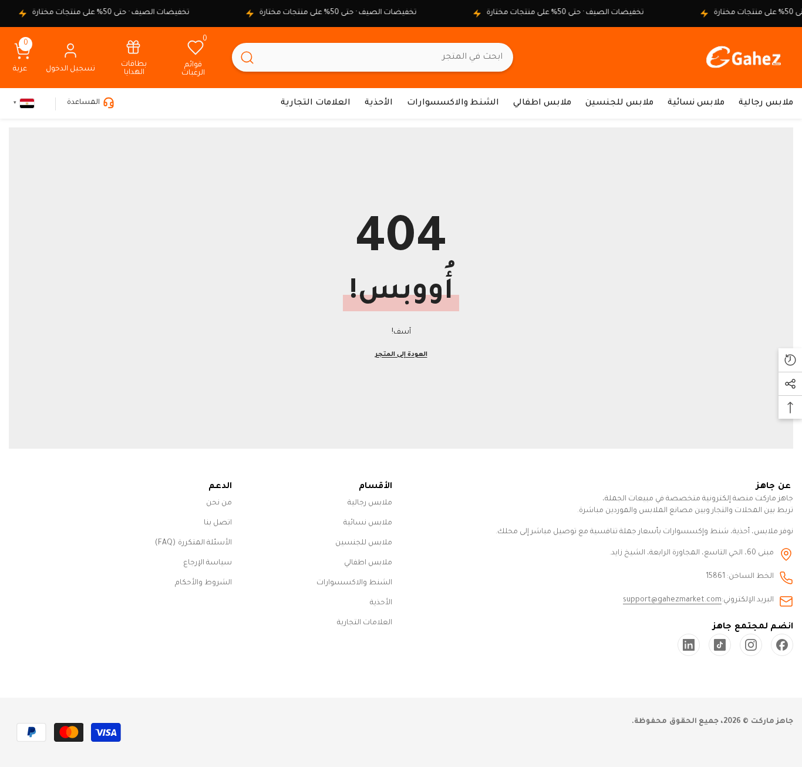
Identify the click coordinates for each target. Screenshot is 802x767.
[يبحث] (372, 57)
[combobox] (387, 57)
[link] (134, 57)
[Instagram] (751, 645)
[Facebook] (782, 645)
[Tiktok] (720, 645)
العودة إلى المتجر (401, 354)
